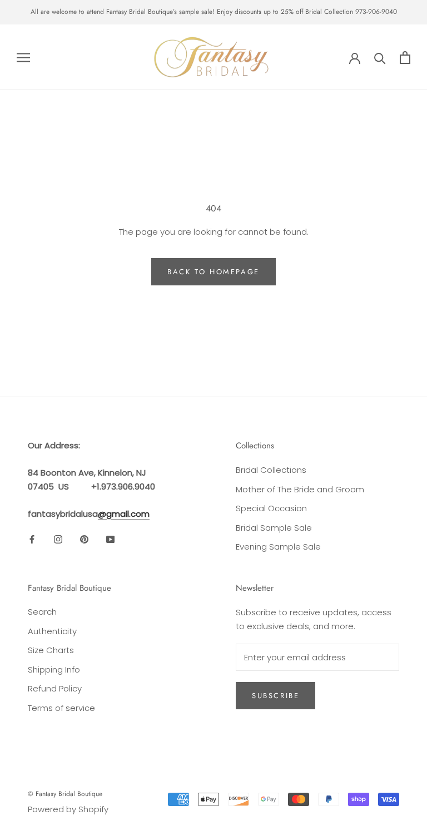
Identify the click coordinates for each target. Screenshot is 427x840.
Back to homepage (213, 271)
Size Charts (51, 650)
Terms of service (61, 708)
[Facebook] (32, 539)
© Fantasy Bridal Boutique (65, 794)
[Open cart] (405, 57)
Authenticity (52, 631)
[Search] (380, 57)
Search (42, 611)
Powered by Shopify (68, 809)
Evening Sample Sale (278, 546)
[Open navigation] (23, 57)
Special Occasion (271, 508)
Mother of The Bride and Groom (300, 489)
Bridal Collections (271, 470)
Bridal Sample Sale (274, 527)
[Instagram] (58, 539)
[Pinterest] (84, 539)
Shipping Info (54, 669)
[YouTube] (110, 539)
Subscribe (275, 695)
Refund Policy (55, 688)
